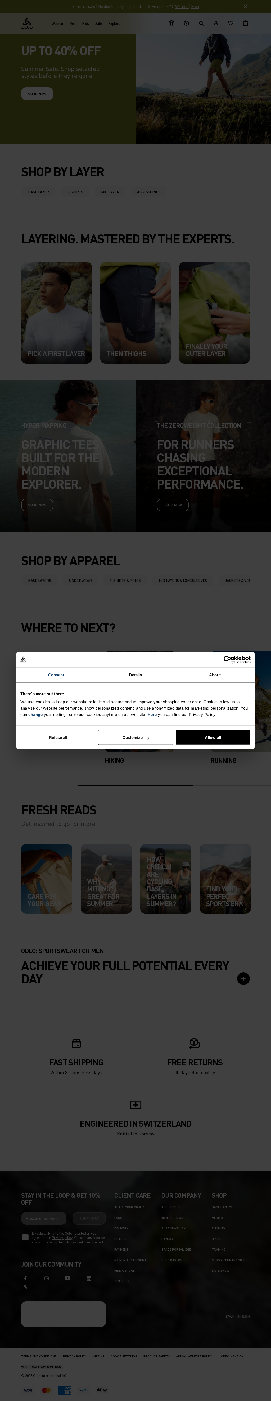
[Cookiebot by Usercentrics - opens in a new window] (227, 659)
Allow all (213, 737)
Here (152, 714)
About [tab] (215, 674)
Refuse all (58, 737)
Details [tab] (135, 674)
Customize (133, 737)
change (35, 714)
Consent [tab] (56, 674)
